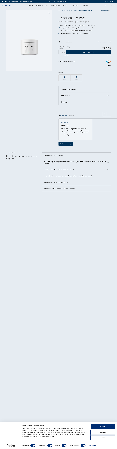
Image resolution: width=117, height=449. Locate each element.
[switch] (49, 445)
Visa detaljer (92, 445)
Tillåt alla (102, 426)
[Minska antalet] (60, 52)
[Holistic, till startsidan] (7, 5)
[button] (108, 5)
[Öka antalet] (64, 52)
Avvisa (103, 437)
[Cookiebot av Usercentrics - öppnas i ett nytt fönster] (11, 445)
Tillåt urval (103, 432)
